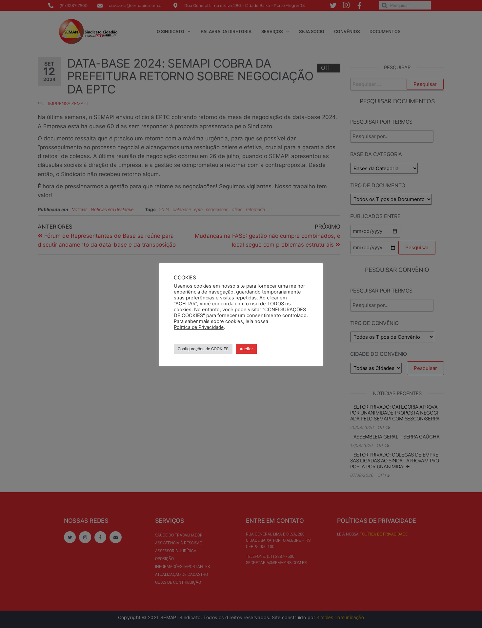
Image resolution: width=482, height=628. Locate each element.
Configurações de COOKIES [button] (203, 348)
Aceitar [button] (246, 348)
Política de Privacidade (199, 327)
